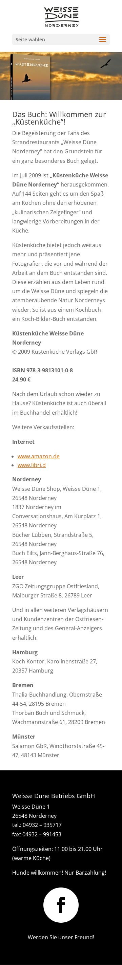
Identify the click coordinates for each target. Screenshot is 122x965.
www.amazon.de (39, 456)
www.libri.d (32, 465)
